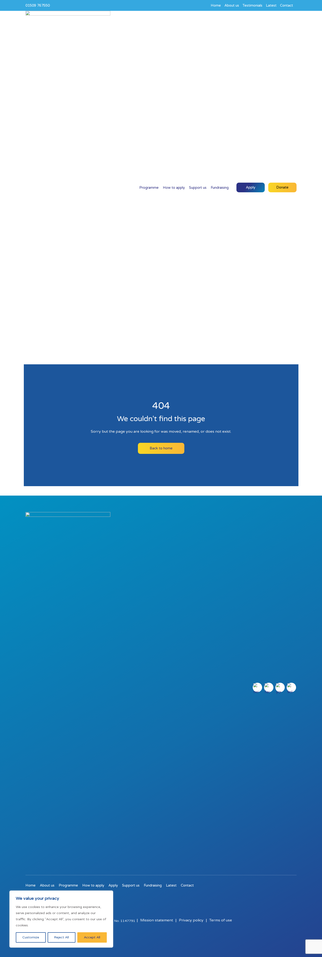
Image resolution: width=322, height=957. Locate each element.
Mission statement (156, 920)
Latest (271, 5)
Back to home (161, 448)
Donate (282, 187)
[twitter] (257, 687)
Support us (197, 187)
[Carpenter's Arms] (67, 187)
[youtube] (280, 687)
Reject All (61, 937)
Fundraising (220, 187)
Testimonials (252, 5)
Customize (30, 937)
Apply (250, 187)
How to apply (174, 187)
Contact (286, 5)
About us (231, 5)
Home (216, 5)
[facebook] (268, 687)
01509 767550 (37, 5)
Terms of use (220, 920)
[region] (61, 919)
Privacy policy (191, 920)
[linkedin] (291, 687)
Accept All (92, 937)
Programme (149, 187)
